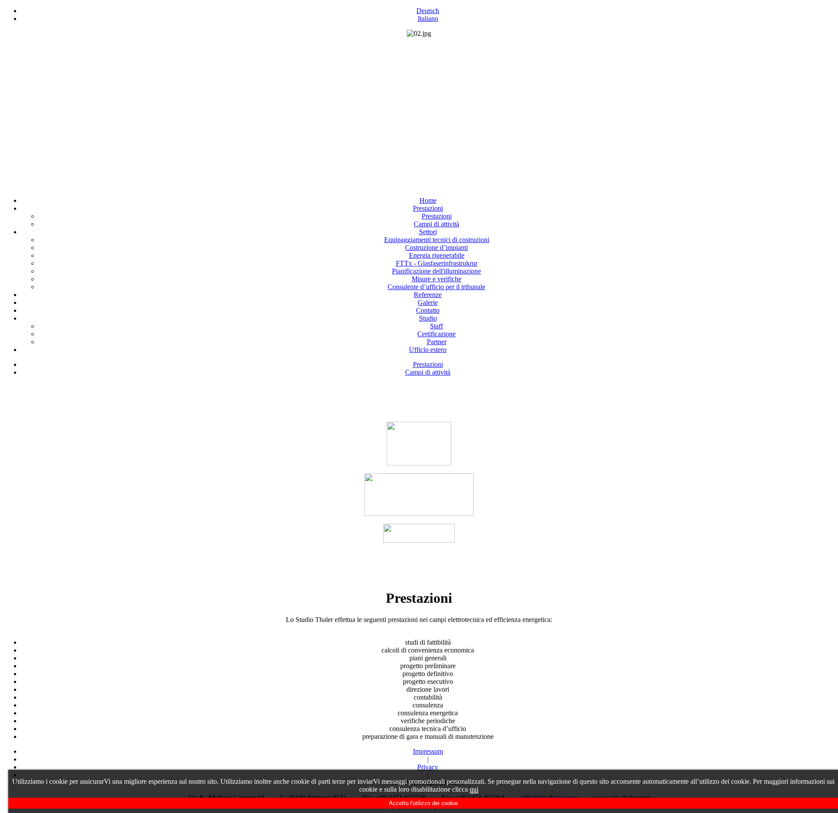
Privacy (427, 767)
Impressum (428, 751)
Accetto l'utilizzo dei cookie (423, 803)
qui (474, 789)
